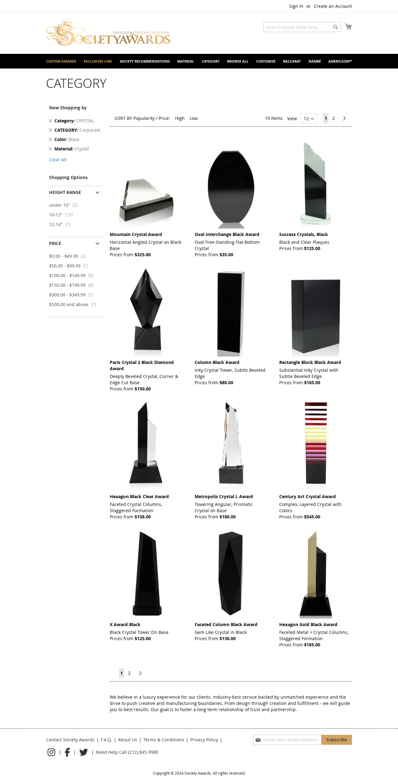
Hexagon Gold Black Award (308, 624)
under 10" (65, 205)
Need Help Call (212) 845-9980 (127, 752)
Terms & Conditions (163, 740)
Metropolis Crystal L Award (224, 496)
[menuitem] (61, 61)
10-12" (62, 215)
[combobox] (302, 27)
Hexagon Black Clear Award (139, 496)
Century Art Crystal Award (307, 496)
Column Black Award (217, 362)
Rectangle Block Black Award (310, 362)
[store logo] (108, 33)
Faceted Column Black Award (226, 624)
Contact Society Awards (70, 740)
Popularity (144, 118)
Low (194, 118)
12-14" (61, 224)
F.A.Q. (106, 740)
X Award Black (125, 624)
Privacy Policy (204, 740)
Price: (164, 118)
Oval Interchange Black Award (227, 234)
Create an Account (333, 6)
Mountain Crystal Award (136, 234)
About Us (127, 740)
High (180, 118)
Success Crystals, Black (303, 234)
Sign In (296, 6)
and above (74, 304)
